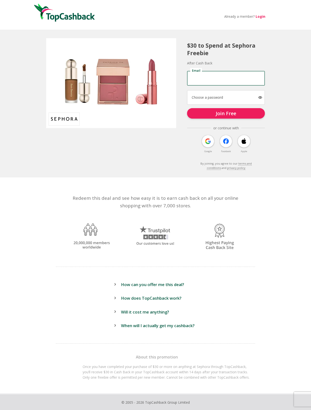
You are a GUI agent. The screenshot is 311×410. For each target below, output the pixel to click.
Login (260, 16)
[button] (260, 98)
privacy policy (236, 168)
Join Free (226, 113)
